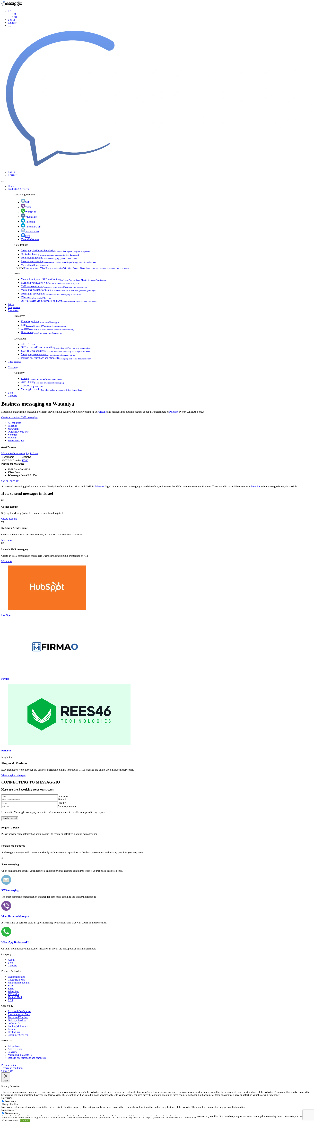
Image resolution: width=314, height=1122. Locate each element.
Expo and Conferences (19, 1011)
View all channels (30, 239)
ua (15, 16)
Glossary (47, 328)
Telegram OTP (33, 226)
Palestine (102, 411)
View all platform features (34, 265)
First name (63, 796)
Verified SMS (32, 231)
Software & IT (15, 1023)
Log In (11, 19)
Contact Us (7, 1071)
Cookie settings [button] (10, 1120)
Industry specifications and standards (56, 358)
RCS (27, 236)
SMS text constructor (54, 286)
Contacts (32, 385)
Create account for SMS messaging (19, 417)
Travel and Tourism (18, 1017)
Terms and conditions (12, 1068)
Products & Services (18, 189)
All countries (14, 422)
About (41, 378)
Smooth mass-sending (58, 261)
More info (6, 540)
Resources (13, 310)
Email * (62, 802)
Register (12, 22)
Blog (10, 392)
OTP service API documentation (55, 347)
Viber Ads (36, 297)
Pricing (11, 304)
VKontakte (31, 216)
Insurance (13, 1029)
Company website (67, 806)
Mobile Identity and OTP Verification (63, 279)
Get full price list (9, 480)
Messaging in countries (51, 293)
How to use (41, 332)
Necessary (10, 1101)
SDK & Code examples (55, 350)
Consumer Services (18, 1035)
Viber (28, 207)
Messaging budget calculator (58, 289)
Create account (9, 518)
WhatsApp (30, 211)
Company (13, 367)
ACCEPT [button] (25, 1120)
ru (15, 13)
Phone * (62, 799)
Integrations (14, 307)
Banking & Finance (18, 1026)
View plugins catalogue (13, 775)
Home (11, 186)
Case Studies (14, 361)
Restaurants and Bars (19, 1014)
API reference (28, 344)
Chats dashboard (50, 254)
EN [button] (9, 10)
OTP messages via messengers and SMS (58, 300)
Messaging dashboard (56, 250)
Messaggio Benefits (51, 389)
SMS (27, 202)
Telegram (30, 221)
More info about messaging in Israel (19, 453)
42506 (25, 460)
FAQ (43, 325)
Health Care (14, 1032)
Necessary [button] (6, 1097)
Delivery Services (17, 1020)
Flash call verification (50, 282)
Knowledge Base (40, 321)
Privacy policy (8, 1065)
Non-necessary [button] (9, 1110)
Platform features (16, 976)
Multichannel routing (49, 257)
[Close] (2, 181)
